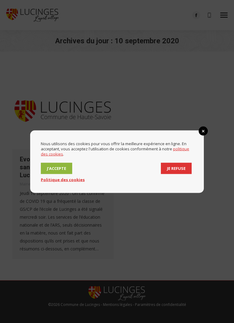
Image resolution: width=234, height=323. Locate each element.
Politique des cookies (63, 179)
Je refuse (176, 168)
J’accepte (56, 168)
